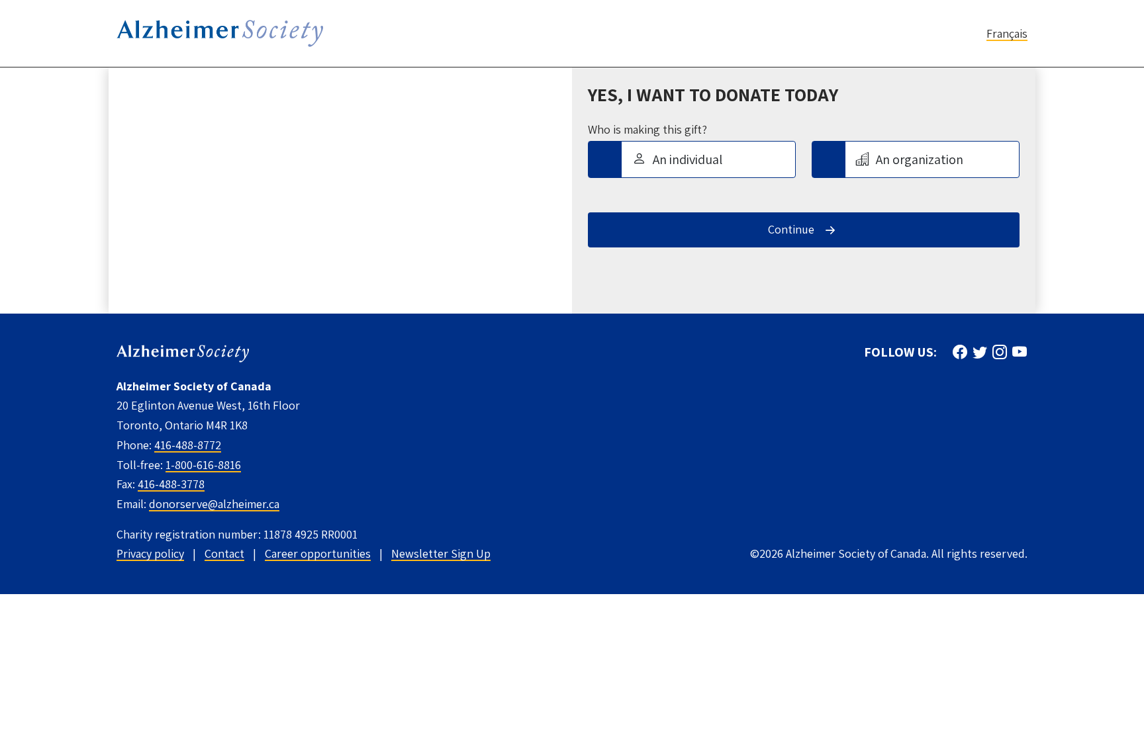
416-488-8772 (187, 445)
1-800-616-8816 (203, 464)
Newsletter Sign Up (441, 553)
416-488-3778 (171, 484)
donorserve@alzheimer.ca (214, 503)
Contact (224, 553)
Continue (791, 229)
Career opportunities (318, 553)
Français (1006, 33)
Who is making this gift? (647, 130)
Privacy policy (150, 553)
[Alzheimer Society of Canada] (183, 352)
